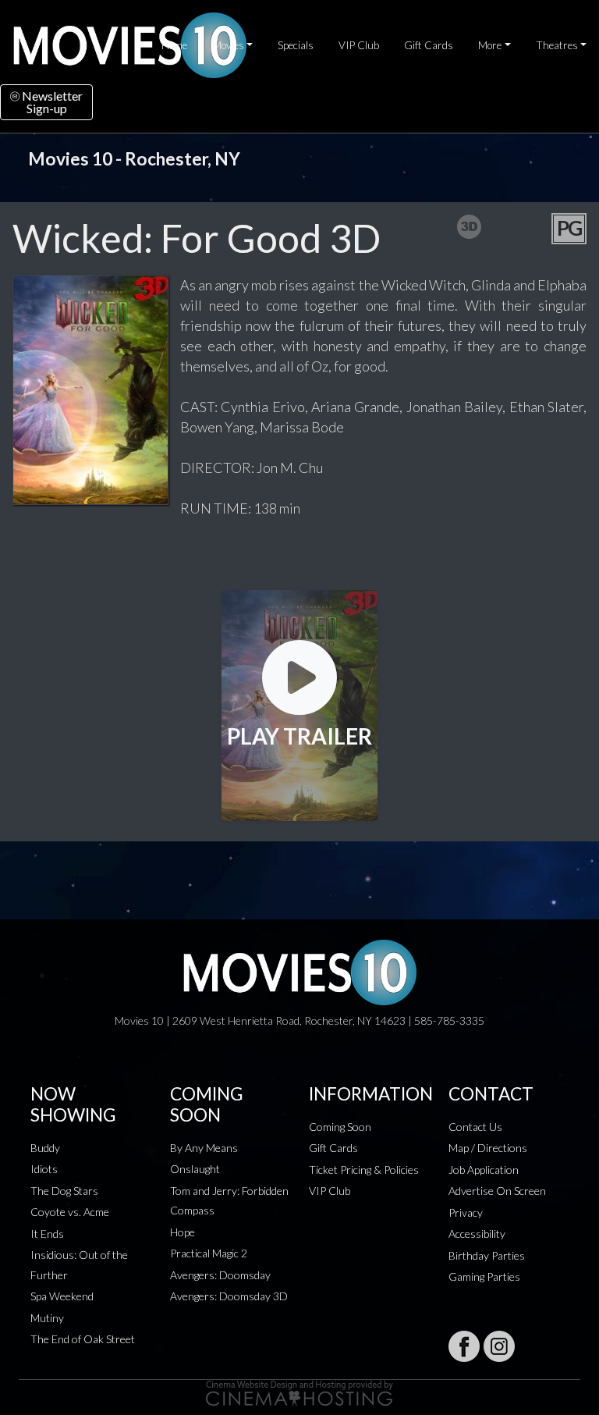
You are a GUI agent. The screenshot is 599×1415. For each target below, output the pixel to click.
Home (174, 45)
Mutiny (47, 1317)
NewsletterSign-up (51, 102)
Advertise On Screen (497, 1190)
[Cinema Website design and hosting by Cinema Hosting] (299, 1392)
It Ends (47, 1233)
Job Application (483, 1169)
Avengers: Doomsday (220, 1275)
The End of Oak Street (82, 1339)
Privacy (465, 1212)
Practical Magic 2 (208, 1253)
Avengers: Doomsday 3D (229, 1296)
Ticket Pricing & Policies (364, 1169)
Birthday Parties (486, 1255)
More (490, 45)
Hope (182, 1232)
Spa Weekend (62, 1296)
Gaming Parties (484, 1276)
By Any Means (204, 1147)
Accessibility (476, 1233)
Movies (228, 45)
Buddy (45, 1147)
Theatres (557, 45)
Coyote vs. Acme (69, 1211)
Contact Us (475, 1126)
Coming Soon (340, 1126)
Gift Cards (428, 45)
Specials (296, 45)
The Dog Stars (64, 1190)
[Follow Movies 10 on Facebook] (464, 1346)
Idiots (44, 1168)
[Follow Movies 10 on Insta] (499, 1346)
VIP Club (358, 45)
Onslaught (195, 1168)
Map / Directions (487, 1147)
